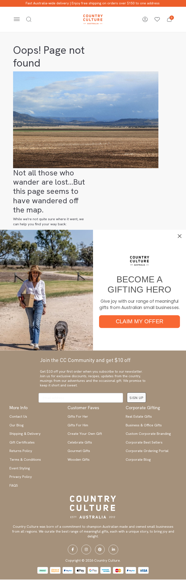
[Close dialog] (180, 236)
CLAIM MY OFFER (139, 321)
